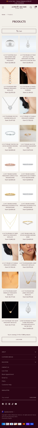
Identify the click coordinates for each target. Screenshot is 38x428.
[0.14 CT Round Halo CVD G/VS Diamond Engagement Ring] (28, 133)
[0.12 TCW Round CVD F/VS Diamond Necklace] (10, 105)
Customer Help (6, 384)
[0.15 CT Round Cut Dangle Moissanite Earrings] (10, 252)
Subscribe (33, 397)
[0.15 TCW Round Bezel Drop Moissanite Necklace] (28, 252)
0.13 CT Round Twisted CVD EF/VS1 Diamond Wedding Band (10, 146)
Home (3, 14)
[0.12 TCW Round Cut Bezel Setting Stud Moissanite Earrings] (28, 75)
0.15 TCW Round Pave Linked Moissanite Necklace (28, 292)
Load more (19, 339)
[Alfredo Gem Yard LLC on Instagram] (6, 404)
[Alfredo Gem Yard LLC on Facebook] (3, 404)
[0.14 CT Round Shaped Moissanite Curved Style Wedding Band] (10, 163)
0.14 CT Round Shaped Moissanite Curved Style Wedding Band (10, 175)
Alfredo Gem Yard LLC (16, 414)
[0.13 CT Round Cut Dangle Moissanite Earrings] (28, 105)
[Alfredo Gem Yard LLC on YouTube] (16, 404)
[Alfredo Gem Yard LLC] (19, 7)
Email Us (4, 378)
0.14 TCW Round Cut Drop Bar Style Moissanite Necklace (10, 235)
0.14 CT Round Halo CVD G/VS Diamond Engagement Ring (28, 146)
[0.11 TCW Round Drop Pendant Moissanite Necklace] (10, 75)
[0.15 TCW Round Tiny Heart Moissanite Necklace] (10, 310)
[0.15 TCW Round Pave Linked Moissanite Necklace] (28, 280)
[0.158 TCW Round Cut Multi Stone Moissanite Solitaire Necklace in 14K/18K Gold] (28, 310)
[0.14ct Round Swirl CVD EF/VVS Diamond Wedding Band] (28, 222)
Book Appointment (8, 374)
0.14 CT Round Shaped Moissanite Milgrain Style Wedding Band (10, 205)
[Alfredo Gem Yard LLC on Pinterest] (9, 404)
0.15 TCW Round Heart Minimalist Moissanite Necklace (10, 292)
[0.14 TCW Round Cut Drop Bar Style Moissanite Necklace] (10, 222)
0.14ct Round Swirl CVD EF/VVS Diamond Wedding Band (28, 235)
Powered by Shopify (7, 418)
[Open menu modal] (3, 7)
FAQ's (4, 381)
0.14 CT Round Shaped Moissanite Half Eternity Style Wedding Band (28, 175)
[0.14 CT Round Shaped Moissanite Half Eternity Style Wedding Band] (28, 163)
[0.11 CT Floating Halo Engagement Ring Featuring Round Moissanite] (10, 44)
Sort (20, 31)
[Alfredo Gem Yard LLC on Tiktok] (13, 404)
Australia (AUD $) (8, 411)
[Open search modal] (31, 7)
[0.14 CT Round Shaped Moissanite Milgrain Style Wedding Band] (10, 192)
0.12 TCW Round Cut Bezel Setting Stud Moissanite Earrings (28, 88)
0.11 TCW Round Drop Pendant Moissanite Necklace (10, 88)
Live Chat (5, 371)
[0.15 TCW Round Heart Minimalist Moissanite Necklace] (10, 280)
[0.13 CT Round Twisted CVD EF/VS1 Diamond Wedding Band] (10, 133)
